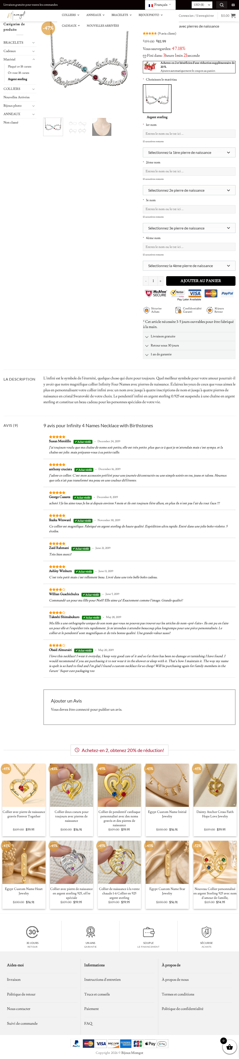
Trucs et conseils (97, 994)
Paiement (91, 1008)
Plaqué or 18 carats (19, 66)
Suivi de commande (22, 1023)
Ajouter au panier (201, 281)
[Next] (128, 68)
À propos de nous (175, 979)
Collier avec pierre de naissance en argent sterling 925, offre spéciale (71, 893)
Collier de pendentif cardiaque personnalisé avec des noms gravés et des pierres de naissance (119, 818)
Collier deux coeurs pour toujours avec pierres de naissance (71, 816)
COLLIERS (12, 89)
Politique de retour (21, 994)
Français (160, 4)
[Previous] (51, 68)
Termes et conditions (178, 994)
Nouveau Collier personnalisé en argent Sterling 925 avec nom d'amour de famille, (215, 893)
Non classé (11, 122)
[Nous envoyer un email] (233, 5)
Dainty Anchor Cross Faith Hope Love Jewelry (215, 814)
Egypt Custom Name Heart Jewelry (24, 891)
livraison (14, 979)
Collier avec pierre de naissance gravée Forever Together (24, 814)
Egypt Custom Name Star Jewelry (167, 891)
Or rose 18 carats (18, 73)
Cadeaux (10, 51)
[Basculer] (33, 42)
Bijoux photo (12, 105)
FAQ (88, 1023)
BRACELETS (13, 42)
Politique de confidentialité (183, 1008)
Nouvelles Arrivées (17, 97)
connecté (83, 709)
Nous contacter (18, 1008)
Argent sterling (17, 79)
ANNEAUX (12, 114)
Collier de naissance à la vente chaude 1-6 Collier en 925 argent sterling (119, 893)
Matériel (9, 59)
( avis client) (167, 33)
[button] (221, 4)
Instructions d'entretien (102, 979)
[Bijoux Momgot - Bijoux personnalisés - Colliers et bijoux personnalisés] (27, 15)
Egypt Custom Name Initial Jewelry (167, 814)
